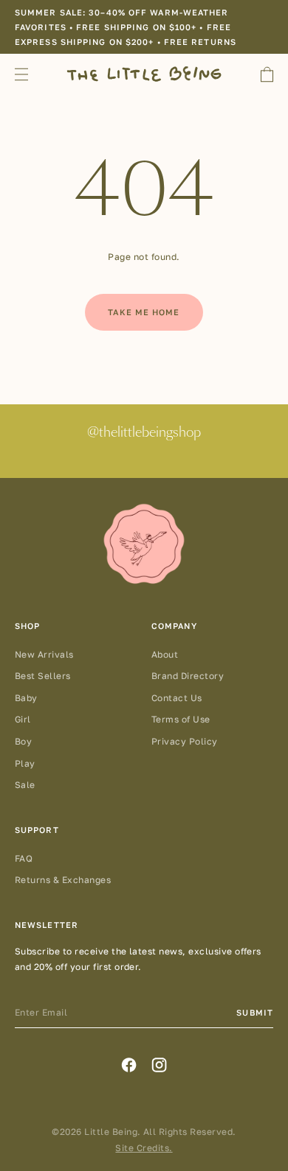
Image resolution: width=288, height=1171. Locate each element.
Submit (254, 1012)
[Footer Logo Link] (144, 544)
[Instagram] (159, 1065)
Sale (25, 784)
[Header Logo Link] (144, 73)
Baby (26, 697)
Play (25, 763)
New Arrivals (44, 654)
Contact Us (176, 697)
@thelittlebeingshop (144, 433)
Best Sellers (43, 675)
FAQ (23, 858)
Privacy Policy (184, 741)
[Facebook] (129, 1065)
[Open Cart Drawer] (267, 74)
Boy (23, 741)
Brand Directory (187, 675)
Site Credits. (143, 1147)
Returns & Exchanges (63, 879)
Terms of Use (180, 719)
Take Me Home (143, 312)
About (164, 654)
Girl (23, 719)
